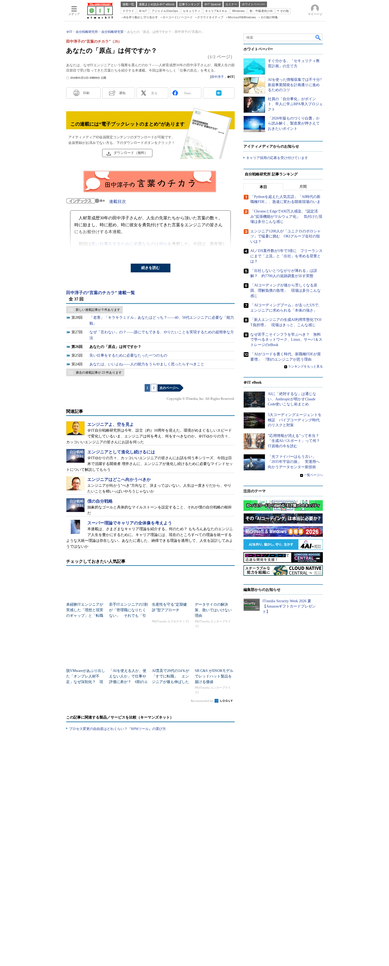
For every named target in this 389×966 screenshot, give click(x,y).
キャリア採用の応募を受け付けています (277, 158)
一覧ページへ (313, 475)
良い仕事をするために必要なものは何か (129, 244)
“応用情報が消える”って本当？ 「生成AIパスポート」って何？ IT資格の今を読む (296, 441)
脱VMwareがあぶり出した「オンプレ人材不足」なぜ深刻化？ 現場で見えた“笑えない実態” (85, 682)
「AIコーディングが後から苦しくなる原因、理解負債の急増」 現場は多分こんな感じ (285, 290)
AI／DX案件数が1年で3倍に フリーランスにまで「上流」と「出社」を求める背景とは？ (286, 256)
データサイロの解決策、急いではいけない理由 (213, 610)
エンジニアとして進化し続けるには (121, 452)
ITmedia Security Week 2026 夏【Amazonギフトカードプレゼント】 (289, 606)
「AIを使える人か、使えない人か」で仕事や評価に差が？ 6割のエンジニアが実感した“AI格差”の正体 (128, 682)
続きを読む (150, 268)
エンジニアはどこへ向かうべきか (119, 479)
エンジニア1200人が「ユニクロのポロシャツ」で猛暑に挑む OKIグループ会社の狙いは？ (285, 236)
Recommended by (202, 700)
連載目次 (117, 201)
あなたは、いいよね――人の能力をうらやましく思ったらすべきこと (146, 364)
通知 (122, 93)
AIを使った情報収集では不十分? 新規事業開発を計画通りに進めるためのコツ (295, 85)
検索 (318, 37)
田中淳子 (217, 77)
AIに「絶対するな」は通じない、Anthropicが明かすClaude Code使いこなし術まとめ (292, 399)
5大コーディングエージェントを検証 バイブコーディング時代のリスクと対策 (295, 420)
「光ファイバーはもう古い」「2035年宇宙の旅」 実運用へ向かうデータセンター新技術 (294, 462)
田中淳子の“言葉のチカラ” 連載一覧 (100, 292)
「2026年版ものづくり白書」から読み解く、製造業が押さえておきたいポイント (294, 123)
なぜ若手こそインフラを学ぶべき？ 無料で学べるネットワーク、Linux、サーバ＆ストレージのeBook (286, 340)
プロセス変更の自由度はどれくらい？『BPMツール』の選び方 (117, 729)
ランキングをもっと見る (305, 366)
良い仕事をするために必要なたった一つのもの (128, 355)
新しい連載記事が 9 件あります (98, 310)
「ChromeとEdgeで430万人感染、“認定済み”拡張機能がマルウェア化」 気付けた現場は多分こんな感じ (286, 216)
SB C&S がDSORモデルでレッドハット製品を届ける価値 (214, 676)
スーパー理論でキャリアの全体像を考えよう (129, 523)
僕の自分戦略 (100, 501)
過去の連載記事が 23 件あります (99, 372)
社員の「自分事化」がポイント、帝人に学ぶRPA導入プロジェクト (295, 104)
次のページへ (169, 388)
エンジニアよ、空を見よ (110, 424)
